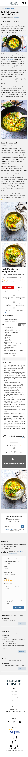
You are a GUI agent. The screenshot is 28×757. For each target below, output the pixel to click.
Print (21, 287)
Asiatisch (12, 8)
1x (19, 324)
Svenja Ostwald (9, 59)
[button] (2, 280)
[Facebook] (20, 722)
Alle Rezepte (7, 8)
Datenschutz (14, 694)
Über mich (14, 691)
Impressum (14, 700)
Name (5, 566)
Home (2, 8)
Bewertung (6, 578)
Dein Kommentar (8, 583)
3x (24, 324)
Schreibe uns (11, 465)
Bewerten (8, 287)
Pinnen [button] (8, 290)
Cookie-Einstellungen (14, 697)
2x (22, 324)
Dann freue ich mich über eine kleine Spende (14, 711)
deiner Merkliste (20, 437)
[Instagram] (8, 722)
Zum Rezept (7, 21)
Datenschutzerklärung (10, 529)
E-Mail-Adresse (8, 572)
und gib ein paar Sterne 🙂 (15, 445)
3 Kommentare (16, 17)
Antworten (21, 624)
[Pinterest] (14, 722)
